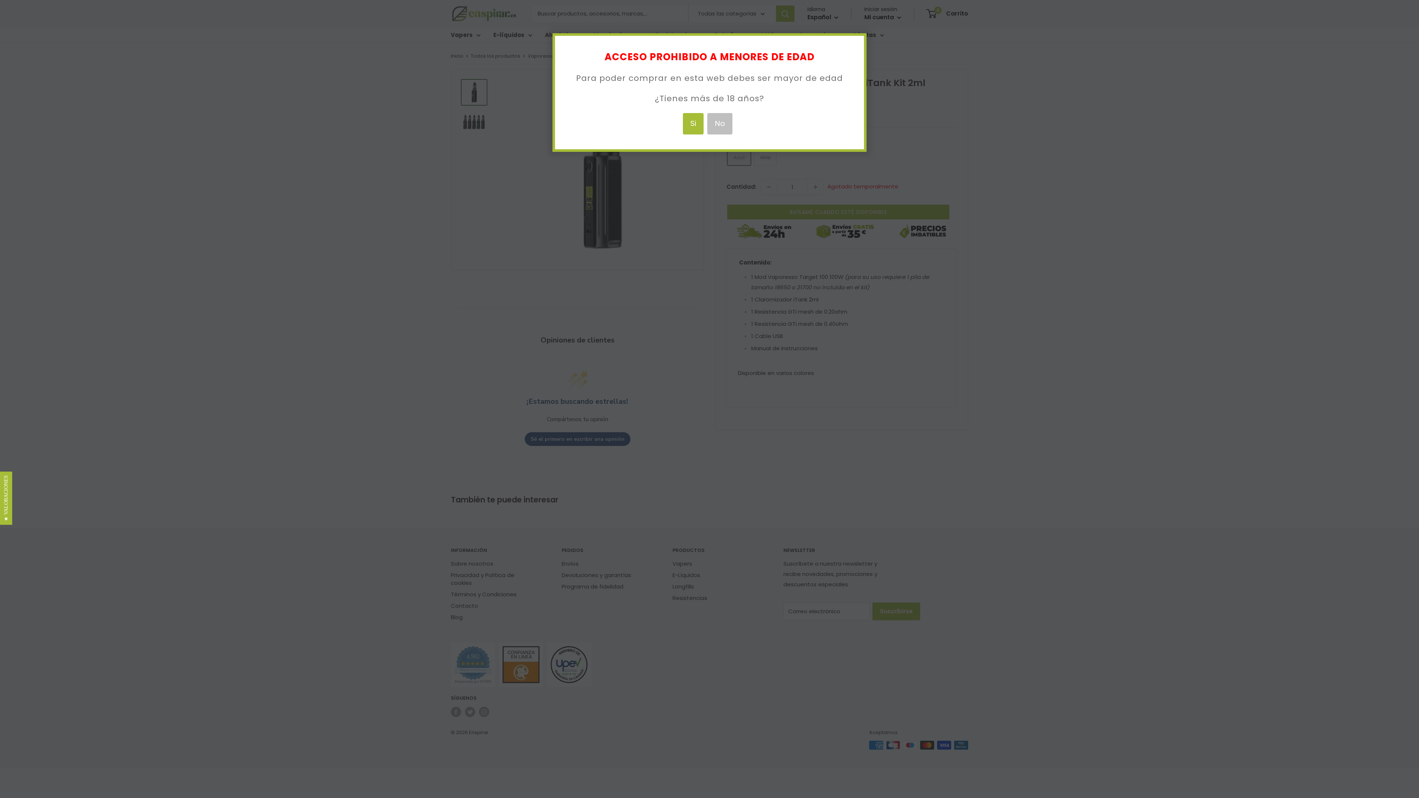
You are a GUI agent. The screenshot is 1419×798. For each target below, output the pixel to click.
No (720, 123)
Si (693, 123)
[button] (6, 498)
